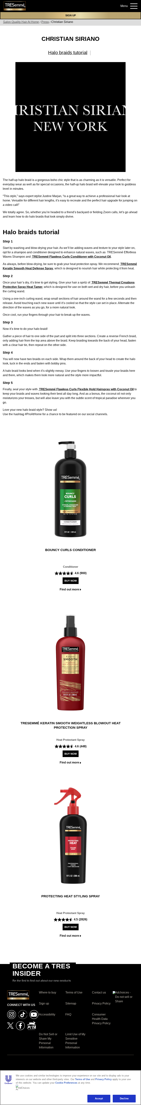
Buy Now (70, 580)
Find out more (69, 589)
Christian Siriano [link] (62, 21)
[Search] (111, 7)
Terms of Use (82, 1079)
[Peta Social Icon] (31, 1025)
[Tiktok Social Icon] (22, 1014)
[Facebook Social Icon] (20, 1025)
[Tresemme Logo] (15, 5)
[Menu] (132, 5)
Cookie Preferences (66, 1082)
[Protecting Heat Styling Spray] (70, 836)
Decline (124, 1098)
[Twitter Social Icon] (10, 1025)
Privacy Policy (103, 1079)
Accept (99, 1098)
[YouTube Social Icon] (34, 1014)
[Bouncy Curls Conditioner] (70, 489)
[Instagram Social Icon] (11, 1014)
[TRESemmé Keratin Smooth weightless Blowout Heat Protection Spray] (70, 662)
